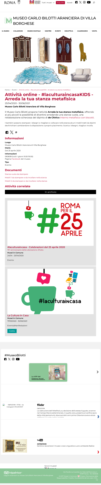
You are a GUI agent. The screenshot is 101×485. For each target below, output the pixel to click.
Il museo (5, 31)
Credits (71, 478)
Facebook (16, 159)
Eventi (58, 31)
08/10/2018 (67, 413)
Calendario (82, 31)
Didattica (69, 31)
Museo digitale (34, 31)
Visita (94, 31)
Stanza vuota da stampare (16, 174)
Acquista (60, 3)
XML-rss (96, 479)
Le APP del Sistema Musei (38, 377)
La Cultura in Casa (18, 315)
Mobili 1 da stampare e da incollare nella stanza (26, 177)
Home (7, 90)
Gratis (12, 331)
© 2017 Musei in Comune (67, 476)
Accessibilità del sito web (84, 478)
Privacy (82, 476)
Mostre (48, 31)
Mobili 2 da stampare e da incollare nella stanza (26, 181)
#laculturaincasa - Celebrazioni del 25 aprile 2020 (36, 247)
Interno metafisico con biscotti (77, 117)
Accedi (69, 3)
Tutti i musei (47, 3)
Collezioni (18, 31)
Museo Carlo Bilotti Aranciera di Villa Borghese (36, 475)
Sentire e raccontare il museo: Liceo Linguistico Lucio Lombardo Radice (65, 446)
